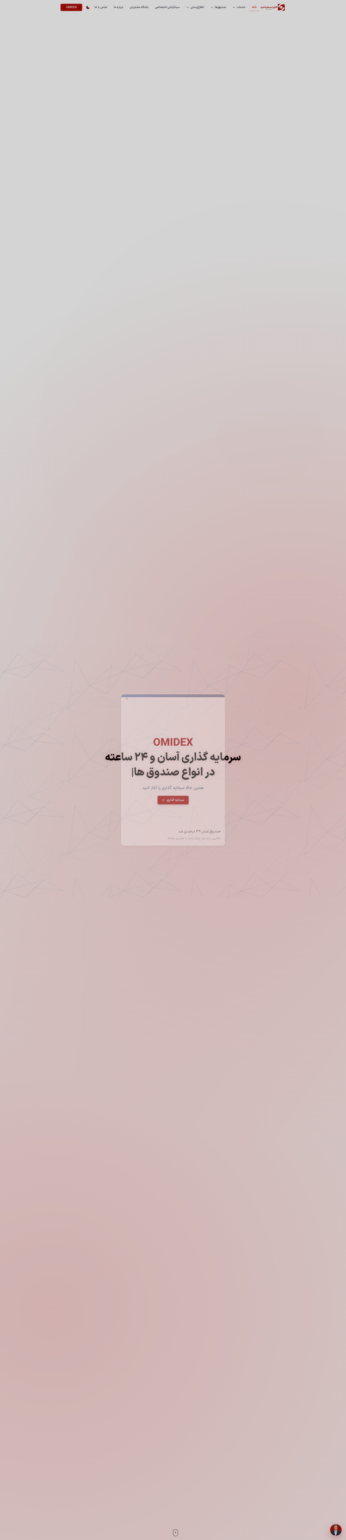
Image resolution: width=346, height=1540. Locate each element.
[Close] (127, 699)
